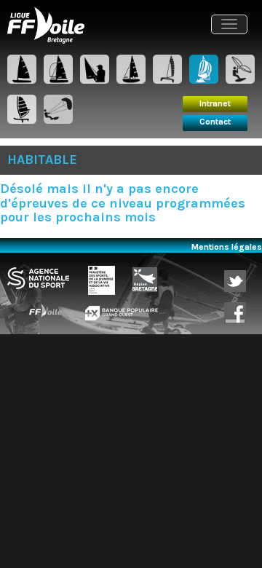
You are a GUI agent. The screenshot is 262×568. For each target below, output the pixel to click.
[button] (229, 24)
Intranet (215, 103)
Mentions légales (226, 247)
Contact (215, 122)
